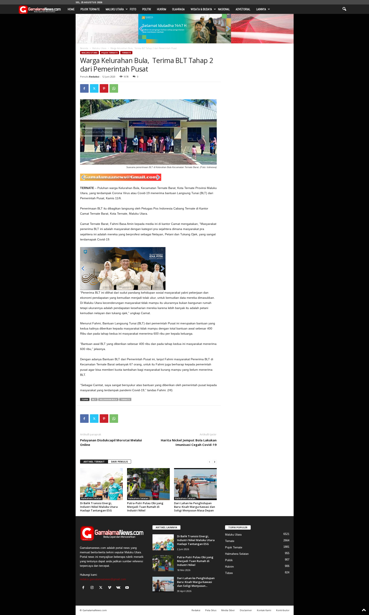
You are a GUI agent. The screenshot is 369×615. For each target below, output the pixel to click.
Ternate (126, 52)
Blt (94, 399)
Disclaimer (246, 610)
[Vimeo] (110, 588)
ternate (125, 399)
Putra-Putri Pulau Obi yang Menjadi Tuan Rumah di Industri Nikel (145, 506)
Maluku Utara (115, 9)
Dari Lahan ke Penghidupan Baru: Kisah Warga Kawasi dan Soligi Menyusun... (196, 582)
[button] (344, 9)
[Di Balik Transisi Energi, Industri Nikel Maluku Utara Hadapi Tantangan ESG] (101, 484)
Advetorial (243, 9)
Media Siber (228, 610)
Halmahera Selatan (91, 498)
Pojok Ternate (90, 9)
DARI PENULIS (119, 461)
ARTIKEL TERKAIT (94, 461)
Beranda (84, 48)
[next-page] (214, 462)
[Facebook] (84, 88)
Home (71, 9)
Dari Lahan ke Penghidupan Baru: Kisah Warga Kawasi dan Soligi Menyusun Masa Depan (194, 506)
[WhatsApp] (114, 88)
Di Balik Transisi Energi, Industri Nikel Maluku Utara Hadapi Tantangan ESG (99, 506)
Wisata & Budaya (201, 9)
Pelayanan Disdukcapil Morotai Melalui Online (111, 442)
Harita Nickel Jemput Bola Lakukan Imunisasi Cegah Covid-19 (189, 442)
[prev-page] (209, 462)
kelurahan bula (108, 399)
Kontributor (283, 610)
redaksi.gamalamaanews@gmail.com (103, 579)
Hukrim (161, 9)
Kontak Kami (264, 610)
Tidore (229, 573)
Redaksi (94, 76)
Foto (133, 9)
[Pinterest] (104, 88)
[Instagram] (93, 588)
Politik (146, 9)
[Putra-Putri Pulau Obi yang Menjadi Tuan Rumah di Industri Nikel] (148, 484)
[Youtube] (128, 588)
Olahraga (178, 9)
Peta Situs (210, 610)
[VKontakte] (119, 588)
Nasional (224, 9)
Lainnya (261, 9)
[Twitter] (94, 88)
